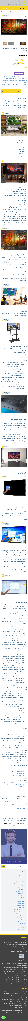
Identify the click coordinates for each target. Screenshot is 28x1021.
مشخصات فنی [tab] (18, 90)
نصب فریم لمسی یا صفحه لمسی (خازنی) (19, 995)
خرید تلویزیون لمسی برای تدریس (14, 84)
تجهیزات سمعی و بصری (19, 884)
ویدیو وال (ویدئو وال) (22, 929)
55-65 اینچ (20, 893)
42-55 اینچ (20, 891)
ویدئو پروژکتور (23, 927)
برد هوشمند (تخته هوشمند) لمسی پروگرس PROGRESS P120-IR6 (14, 983)
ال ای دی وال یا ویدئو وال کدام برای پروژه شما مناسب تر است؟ (14, 999)
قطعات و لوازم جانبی (22, 921)
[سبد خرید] (3, 8)
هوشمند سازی (23, 925)
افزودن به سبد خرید (19, 73)
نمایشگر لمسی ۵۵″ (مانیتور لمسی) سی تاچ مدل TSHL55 (15, 967)
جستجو (3, 866)
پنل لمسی (22, 878)
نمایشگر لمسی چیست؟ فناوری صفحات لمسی (18, 1005)
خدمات (24, 919)
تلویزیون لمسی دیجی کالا (7, 80)
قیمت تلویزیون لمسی (20, 86)
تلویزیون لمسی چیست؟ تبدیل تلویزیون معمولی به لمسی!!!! (15, 1003)
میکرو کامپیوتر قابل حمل (19, 909)
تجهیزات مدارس (21, 886)
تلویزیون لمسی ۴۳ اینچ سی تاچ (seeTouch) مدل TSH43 (15, 971)
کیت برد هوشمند (21, 901)
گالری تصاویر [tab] (7, 90)
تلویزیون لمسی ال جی (16, 80)
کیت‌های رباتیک (21, 903)
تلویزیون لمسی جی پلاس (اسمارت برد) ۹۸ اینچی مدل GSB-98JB (14, 963)
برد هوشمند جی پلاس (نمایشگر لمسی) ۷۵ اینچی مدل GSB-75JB (14, 979)
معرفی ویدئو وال (23, 997)
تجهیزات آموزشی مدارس (19, 880)
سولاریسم (19, 2)
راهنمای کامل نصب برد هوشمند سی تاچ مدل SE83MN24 (15, 994)
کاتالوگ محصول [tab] (12, 90)
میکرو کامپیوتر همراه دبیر (19, 911)
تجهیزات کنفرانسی (22, 917)
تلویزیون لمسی (16, 11)
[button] (26, 16)
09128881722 (20, 948)
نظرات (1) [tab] (3, 90)
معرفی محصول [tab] (23, 90)
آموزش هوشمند (22, 11)
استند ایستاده (23, 315)
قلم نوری (22, 897)
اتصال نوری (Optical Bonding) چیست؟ (18, 1001)
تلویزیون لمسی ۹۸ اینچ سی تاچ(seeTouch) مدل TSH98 (15, 981)
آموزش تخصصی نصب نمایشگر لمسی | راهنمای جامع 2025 (15, 992)
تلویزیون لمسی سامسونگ (22, 82)
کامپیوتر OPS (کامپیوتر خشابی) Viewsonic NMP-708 (16, 969)
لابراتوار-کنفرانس (21, 907)
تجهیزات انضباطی (21, 882)
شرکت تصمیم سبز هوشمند (10, 98)
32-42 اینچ (20, 889)
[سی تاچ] (22, 56)
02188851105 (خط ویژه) (16, 946)
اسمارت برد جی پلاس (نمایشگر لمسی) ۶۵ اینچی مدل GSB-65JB (14, 977)
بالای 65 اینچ (10, 11)
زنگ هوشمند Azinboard (22, 965)
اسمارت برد (22, 153)
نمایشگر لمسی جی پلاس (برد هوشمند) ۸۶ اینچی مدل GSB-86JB (14, 973)
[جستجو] (6, 8)
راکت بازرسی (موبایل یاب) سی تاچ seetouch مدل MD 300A (15, 985)
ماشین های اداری (22, 923)
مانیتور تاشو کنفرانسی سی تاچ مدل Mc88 (19, 975)
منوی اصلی (22, 8)
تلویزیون (8, 278)
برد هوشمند (22, 876)
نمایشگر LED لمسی (20, 913)
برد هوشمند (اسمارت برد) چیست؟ (20, 1007)
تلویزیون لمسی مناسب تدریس (11, 82)
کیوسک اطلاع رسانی (20, 905)
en (14, 1018)
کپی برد (23, 899)
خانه (26, 11)
